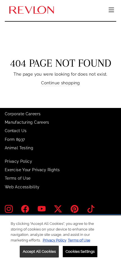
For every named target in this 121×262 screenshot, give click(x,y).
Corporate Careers (23, 114)
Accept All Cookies (39, 251)
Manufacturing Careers (27, 122)
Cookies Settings (80, 251)
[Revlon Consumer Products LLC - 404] (31, 10)
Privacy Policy (18, 161)
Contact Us (16, 130)
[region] (60, 238)
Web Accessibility (22, 187)
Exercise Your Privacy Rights (32, 170)
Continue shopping (60, 82)
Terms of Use (17, 178)
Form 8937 (15, 139)
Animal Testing (19, 148)
